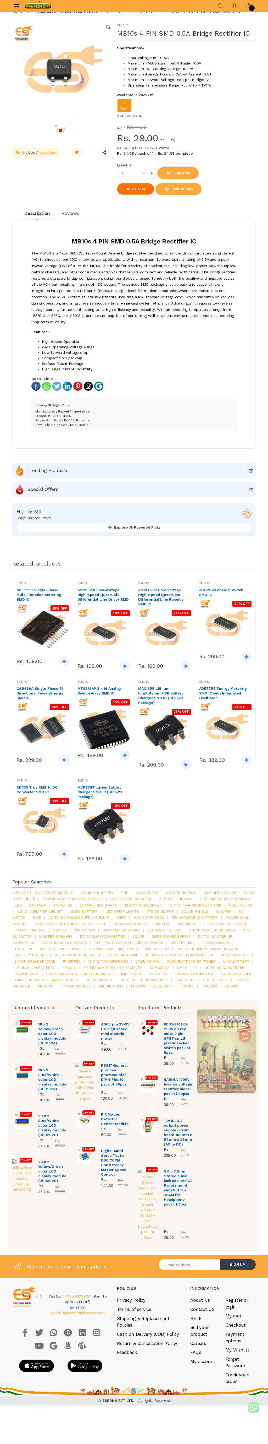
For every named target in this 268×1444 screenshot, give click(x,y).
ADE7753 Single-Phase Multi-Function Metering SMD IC (38, 594)
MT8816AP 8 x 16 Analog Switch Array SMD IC (99, 690)
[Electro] (38, 6)
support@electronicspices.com (77, 1313)
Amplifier (62, 905)
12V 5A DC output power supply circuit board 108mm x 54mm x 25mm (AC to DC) (178, 1132)
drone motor (59, 974)
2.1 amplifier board (98, 905)
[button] (220, 5)
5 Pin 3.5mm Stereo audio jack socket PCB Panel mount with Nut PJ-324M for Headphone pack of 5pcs (178, 1187)
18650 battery (84, 911)
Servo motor (99, 980)
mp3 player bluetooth (77, 955)
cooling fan (147, 961)
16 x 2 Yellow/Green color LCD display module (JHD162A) (52, 1033)
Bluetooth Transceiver (143, 980)
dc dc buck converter (102, 936)
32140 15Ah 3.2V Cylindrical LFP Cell (70, 924)
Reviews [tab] (71, 213)
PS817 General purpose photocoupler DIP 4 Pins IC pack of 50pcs (114, 1074)
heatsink (159, 974)
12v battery (157, 949)
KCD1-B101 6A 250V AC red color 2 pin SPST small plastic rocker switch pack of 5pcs (177, 1038)
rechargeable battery (194, 917)
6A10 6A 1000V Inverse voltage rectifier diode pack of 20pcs (178, 1086)
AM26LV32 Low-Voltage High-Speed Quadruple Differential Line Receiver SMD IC (161, 597)
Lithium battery (97, 893)
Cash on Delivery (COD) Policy (148, 1334)
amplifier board (220, 893)
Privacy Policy (131, 1300)
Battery (37, 905)
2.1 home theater (176, 899)
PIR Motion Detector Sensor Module (115, 1119)
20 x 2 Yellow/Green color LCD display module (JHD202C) (52, 1171)
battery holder (30, 955)
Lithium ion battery (34, 967)
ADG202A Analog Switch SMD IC (221, 592)
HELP (195, 1318)
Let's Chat (47, 152)
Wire (120, 917)
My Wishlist (237, 1350)
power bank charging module (72, 899)
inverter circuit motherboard (207, 949)
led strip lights (122, 911)
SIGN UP (237, 1264)
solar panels (194, 911)
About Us (200, 1300)
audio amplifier (235, 974)
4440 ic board (65, 980)
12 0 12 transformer (108, 961)
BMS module (188, 924)
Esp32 (45, 949)
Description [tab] (37, 213)
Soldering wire (122, 955)
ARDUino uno (110, 986)
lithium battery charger (225, 899)
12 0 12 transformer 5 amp (195, 905)
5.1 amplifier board (121, 930)
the (124, 893)
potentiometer (30, 930)
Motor (162, 924)
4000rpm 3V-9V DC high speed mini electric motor (115, 1031)
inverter (72, 961)
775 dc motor (160, 911)
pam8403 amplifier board (113, 949)
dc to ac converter (224, 967)
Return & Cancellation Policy (147, 1343)
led (18, 905)
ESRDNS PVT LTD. (119, 1400)
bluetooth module (53, 893)
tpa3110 (187, 986)
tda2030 (138, 986)
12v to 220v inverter (130, 899)
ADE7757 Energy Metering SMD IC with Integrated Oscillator (223, 693)
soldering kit (235, 955)
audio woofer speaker (64, 943)
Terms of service (134, 1309)
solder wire (215, 980)
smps (182, 967)
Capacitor (160, 967)
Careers (198, 1343)
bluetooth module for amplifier (179, 955)
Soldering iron (181, 893)
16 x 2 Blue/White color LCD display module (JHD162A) (52, 1079)
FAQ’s (195, 1352)
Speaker (20, 893)
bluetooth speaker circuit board (128, 943)
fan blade (185, 980)
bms (37, 917)
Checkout (236, 1325)
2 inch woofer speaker (212, 930)
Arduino (45, 986)
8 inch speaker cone (34, 961)
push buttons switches (191, 961)
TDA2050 (209, 986)
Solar (138, 936)
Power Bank (26, 974)
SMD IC (122, 25)
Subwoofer (147, 893)
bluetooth (69, 949)
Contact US (202, 1309)
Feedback (127, 1352)
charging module (131, 924)
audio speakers (148, 917)
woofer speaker (55, 936)
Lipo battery (236, 961)
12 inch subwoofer (143, 905)
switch (60, 930)
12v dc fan (85, 930)
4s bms (231, 986)
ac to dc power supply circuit (78, 917)
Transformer (215, 943)
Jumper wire (130, 974)
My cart (234, 1315)
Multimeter (240, 905)
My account (202, 1361)
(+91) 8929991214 (78, 1296)
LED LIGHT (157, 930)
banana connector (194, 974)
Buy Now (181, 173)
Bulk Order (136, 189)
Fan (177, 930)
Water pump (182, 943)
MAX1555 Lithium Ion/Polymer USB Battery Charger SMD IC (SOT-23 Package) (160, 695)
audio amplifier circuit (39, 911)
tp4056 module (76, 986)
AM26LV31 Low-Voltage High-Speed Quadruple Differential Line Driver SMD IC (103, 597)
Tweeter (23, 949)
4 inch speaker (29, 980)
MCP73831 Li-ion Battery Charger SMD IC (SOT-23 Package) (99, 792)
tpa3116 (69, 967)
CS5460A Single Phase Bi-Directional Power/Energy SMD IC (40, 693)
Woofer (223, 911)
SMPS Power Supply (171, 936)
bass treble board (228, 924)
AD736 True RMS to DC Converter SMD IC (37, 789)
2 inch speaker (95, 974)
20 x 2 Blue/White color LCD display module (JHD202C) (52, 1125)
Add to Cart (182, 189)
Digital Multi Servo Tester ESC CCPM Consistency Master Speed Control (113, 1162)
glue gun (163, 986)
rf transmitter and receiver (112, 967)
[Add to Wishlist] (77, 152)
